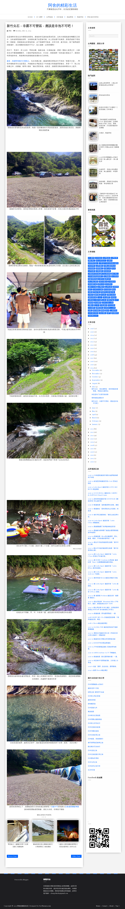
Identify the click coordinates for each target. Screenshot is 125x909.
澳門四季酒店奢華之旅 (95, 743)
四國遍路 (99, 271)
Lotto (100, 297)
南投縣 (115, 287)
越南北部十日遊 (93, 688)
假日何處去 (103, 281)
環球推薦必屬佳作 (98, 398)
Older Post (76, 856)
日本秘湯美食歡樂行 (95, 276)
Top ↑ (118, 906)
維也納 (113, 297)
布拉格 (103, 295)
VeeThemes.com (45, 906)
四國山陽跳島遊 (109, 266)
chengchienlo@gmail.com (59, 893)
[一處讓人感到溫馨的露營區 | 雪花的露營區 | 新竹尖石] (68, 831)
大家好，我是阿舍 (105, 133)
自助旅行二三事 (109, 308)
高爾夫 (90, 305)
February (95, 421)
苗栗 (90, 310)
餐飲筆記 (91, 260)
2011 (92, 435)
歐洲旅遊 (91, 268)
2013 (92, 429)
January (95, 424)
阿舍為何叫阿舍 (93, 17)
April (94, 414)
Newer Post (12, 856)
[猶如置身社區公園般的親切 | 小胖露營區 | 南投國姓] (43, 831)
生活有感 (115, 276)
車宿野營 (91, 266)
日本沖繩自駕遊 (93, 731)
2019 (92, 351)
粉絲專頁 (70, 17)
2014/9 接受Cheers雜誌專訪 (98, 670)
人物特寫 (113, 310)
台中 (116, 300)
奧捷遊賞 (107, 271)
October (95, 377)
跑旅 (113, 289)
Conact (104, 906)
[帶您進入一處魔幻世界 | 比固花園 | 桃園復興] (18, 831)
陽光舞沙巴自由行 (94, 746)
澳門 (108, 313)
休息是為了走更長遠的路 (100, 394)
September (96, 380)
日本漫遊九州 (92, 708)
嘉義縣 (90, 302)
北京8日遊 (91, 770)
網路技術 (99, 308)
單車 (113, 268)
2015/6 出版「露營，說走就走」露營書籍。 (103, 666)
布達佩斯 (98, 302)
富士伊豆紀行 (101, 260)
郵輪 (102, 310)
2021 (92, 345)
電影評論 (110, 300)
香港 (107, 310)
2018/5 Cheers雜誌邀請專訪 (97, 623)
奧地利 (108, 279)
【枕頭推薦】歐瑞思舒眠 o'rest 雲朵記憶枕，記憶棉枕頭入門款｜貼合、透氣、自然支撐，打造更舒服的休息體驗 (108, 123)
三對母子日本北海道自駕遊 (108, 263)
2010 (92, 439)
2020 (92, 348)
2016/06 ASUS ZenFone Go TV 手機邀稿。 (102, 653)
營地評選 (96, 292)
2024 (92, 335)
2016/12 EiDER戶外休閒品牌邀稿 (99, 643)
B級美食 (111, 292)
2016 (92, 361)
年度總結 (107, 276)
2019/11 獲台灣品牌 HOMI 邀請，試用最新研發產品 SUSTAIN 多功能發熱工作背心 (103, 608)
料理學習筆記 (93, 263)
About (111, 906)
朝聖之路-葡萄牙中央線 (96, 692)
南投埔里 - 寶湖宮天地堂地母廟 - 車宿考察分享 (108, 182)
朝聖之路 (101, 284)
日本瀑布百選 (93, 313)
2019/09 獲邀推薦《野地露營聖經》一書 (102, 613)
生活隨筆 (91, 308)
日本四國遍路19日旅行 (95, 684)
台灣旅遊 (49, 17)
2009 (92, 442)
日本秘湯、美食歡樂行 (95, 739)
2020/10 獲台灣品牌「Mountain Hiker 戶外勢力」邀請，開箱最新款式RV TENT (103, 603)
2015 (92, 365)
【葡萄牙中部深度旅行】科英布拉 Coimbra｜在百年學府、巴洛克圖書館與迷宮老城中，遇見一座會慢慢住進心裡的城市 (108, 198)
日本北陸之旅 (92, 750)
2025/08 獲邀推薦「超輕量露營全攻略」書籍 (103, 505)
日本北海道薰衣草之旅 (95, 754)
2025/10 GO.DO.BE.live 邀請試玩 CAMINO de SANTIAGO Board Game (102, 494)
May (94, 411)
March (94, 418)
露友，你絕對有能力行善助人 (18, 61)
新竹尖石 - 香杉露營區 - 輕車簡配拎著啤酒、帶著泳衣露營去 (105, 390)
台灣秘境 (101, 287)
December (96, 370)
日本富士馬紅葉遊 (94, 696)
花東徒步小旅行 (93, 300)
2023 (92, 338)
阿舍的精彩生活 (62, 5)
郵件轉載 (96, 310)
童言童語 (107, 289)
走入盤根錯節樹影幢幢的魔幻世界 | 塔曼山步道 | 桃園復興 (109, 147)
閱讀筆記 (104, 292)
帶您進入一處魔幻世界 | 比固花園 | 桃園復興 (18, 845)
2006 (92, 452)
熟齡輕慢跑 (92, 279)
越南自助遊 (92, 297)
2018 (92, 355)
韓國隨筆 (115, 313)
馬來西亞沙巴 (93, 316)
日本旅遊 (60, 17)
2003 (92, 458)
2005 (92, 455)
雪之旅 (103, 300)
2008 (92, 445)
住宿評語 (101, 279)
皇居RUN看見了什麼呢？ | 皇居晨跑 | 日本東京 (108, 108)
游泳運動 (102, 313)
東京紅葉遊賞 (105, 274)
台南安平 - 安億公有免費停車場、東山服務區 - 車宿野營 (108, 171)
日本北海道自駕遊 (94, 727)
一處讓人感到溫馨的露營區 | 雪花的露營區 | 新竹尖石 (68, 845)
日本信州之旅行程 (94, 766)
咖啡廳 (97, 295)
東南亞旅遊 (111, 295)
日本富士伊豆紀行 (94, 723)
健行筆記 (115, 274)
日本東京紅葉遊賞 (94, 715)
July (94, 387)
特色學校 (109, 284)
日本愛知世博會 (93, 758)
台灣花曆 (91, 271)
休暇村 (90, 295)
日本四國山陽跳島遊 (95, 719)
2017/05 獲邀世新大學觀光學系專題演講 (101, 639)
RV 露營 (40, 17)
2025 (92, 332)
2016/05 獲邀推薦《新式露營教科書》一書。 (103, 656)
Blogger (26, 880)
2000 (92, 462)
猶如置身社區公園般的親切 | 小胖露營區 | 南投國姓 (43, 845)
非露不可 (54, 806)
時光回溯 (111, 305)
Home (30, 17)
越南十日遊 (92, 287)
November (96, 373)
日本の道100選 (108, 302)
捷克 (90, 289)
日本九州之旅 (92, 762)
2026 (92, 328)
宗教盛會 (104, 305)
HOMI (97, 305)
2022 (92, 342)
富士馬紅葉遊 (93, 281)
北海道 (109, 260)
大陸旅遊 (112, 281)
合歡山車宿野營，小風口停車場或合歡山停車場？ (108, 84)
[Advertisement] (44, 141)
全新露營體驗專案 (72, 806)
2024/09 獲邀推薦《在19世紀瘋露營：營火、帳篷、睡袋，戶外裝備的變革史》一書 (103, 537)
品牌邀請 (99, 266)
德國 (90, 292)
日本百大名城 (97, 289)
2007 (92, 449)
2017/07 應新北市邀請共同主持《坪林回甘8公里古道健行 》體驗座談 (103, 634)
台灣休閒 (114, 258)
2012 (92, 432)
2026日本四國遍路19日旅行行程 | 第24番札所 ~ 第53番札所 (108, 159)
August (95, 383)
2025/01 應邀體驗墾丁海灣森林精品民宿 (101, 526)
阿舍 (10, 31)
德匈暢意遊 (92, 284)
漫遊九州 (107, 268)
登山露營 (106, 297)
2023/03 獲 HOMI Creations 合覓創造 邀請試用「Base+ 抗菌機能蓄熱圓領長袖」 (103, 561)
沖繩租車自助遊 (93, 274)
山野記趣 (109, 287)
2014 (92, 368)
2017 (92, 358)
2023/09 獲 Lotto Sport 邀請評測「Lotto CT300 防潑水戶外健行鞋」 (102, 555)
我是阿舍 (80, 17)
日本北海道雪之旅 (94, 735)
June (94, 408)
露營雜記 (99, 268)
